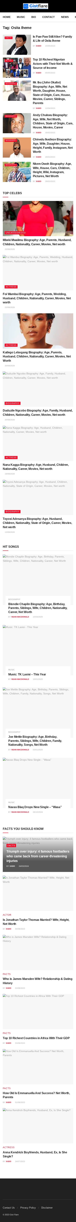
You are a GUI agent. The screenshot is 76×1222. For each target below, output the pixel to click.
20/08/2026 (9, 366)
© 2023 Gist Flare (11, 1215)
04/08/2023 (20, 929)
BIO (33, 17)
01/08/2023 (20, 1102)
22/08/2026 (9, 249)
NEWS (65, 17)
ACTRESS (11, 287)
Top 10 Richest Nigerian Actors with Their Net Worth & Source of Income (53, 63)
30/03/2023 (50, 133)
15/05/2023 (50, 46)
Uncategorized (16, 233)
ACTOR (9, 60)
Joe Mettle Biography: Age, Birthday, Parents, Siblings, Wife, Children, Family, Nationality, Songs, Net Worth (35, 740)
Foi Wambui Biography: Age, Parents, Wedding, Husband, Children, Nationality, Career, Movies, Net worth (37, 298)
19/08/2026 (9, 474)
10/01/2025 (37, 679)
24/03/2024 (23, 866)
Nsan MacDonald (20, 617)
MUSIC (21, 17)
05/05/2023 (50, 73)
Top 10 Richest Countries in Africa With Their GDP (36, 1038)
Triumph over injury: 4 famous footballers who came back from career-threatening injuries (37, 856)
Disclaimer (47, 1207)
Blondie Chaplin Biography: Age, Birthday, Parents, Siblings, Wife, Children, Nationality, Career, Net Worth (37, 608)
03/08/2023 (20, 988)
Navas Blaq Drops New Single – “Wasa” (35, 807)
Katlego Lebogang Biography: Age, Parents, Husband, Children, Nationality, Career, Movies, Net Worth (37, 356)
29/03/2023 (50, 157)
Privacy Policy (28, 1207)
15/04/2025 (37, 617)
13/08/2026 (9, 532)
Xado (38, 46)
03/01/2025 (37, 750)
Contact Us (9, 1207)
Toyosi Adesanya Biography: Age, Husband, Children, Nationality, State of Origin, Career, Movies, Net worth (37, 523)
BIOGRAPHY (11, 83)
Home (7, 17)
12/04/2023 (50, 108)
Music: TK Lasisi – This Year (27, 674)
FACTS (8, 38)
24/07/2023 (20, 1161)
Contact (48, 17)
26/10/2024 (37, 812)
